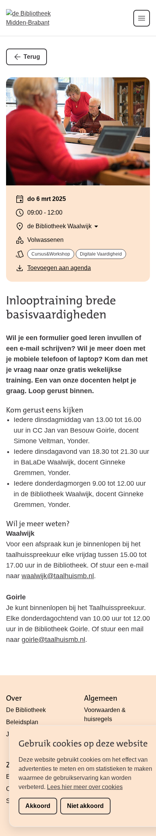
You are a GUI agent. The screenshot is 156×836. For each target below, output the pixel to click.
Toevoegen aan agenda (59, 268)
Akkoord (37, 806)
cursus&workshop (50, 254)
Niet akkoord (85, 806)
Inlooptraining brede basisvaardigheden (61, 307)
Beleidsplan (22, 722)
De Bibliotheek (26, 710)
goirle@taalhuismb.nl (53, 639)
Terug (31, 56)
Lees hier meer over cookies (85, 787)
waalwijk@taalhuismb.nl (58, 576)
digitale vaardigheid (101, 254)
